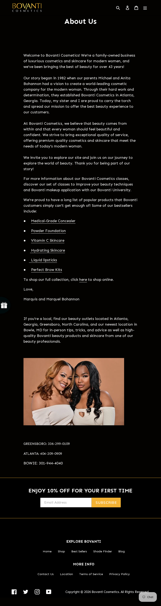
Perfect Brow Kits (46, 269)
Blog (121, 551)
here (83, 279)
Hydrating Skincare (47, 250)
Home (47, 551)
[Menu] (145, 7)
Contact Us (46, 574)
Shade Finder (102, 551)
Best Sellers (79, 551)
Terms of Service (91, 574)
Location (66, 574)
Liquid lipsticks (43, 260)
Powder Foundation (48, 230)
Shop (61, 551)
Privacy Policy (119, 574)
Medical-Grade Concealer (53, 221)
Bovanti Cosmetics (105, 592)
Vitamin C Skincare (47, 240)
